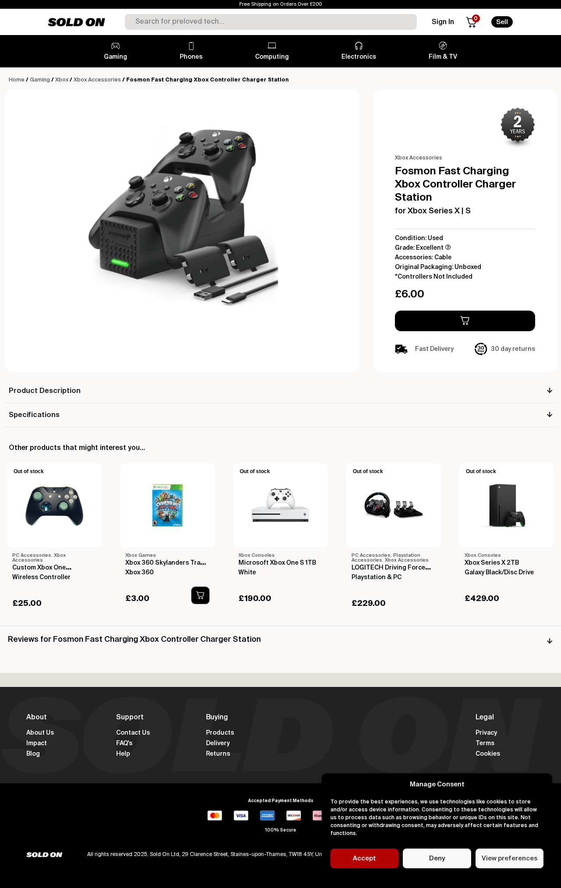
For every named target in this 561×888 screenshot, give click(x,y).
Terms (485, 743)
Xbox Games (140, 555)
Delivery (218, 743)
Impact (36, 743)
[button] (200, 595)
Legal (485, 717)
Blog (33, 754)
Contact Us (133, 733)
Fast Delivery (434, 349)
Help (123, 754)
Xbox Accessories (97, 80)
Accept (364, 858)
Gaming (40, 80)
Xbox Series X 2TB (492, 563)
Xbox (61, 80)
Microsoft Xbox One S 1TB (277, 563)
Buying (217, 717)
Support (130, 717)
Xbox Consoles (256, 555)
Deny (437, 858)
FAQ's (124, 743)
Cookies (488, 754)
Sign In (443, 22)
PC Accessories (31, 555)
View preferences (509, 858)
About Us (40, 733)
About (36, 717)
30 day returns (513, 349)
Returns (218, 754)
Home (17, 80)
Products (220, 733)
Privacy (486, 733)
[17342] (465, 321)
